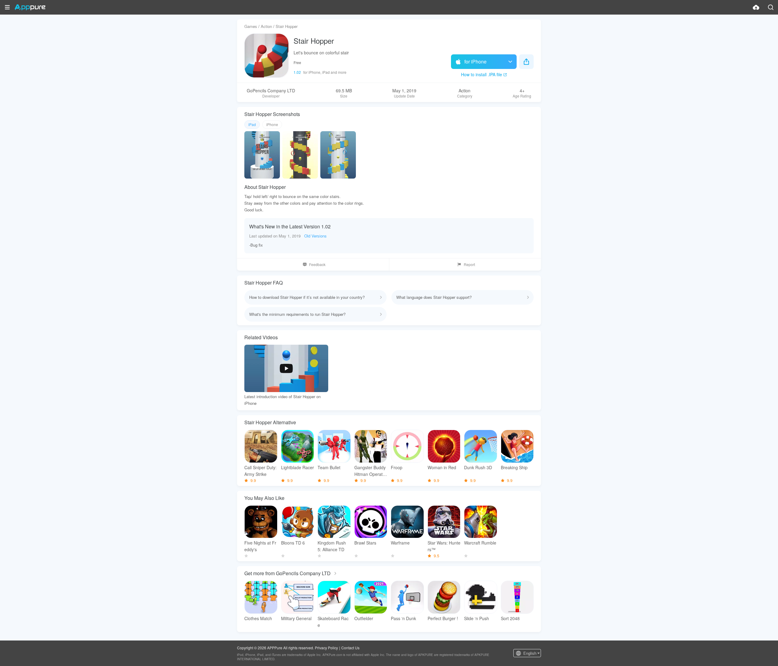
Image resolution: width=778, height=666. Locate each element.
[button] (7, 7)
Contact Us (350, 647)
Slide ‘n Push (476, 618)
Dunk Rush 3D (478, 467)
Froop (396, 467)
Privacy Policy (326, 647)
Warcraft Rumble (480, 543)
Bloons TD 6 (293, 543)
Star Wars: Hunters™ (444, 546)
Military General (296, 618)
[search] (770, 7)
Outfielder (363, 618)
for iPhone (475, 61)
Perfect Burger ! (443, 618)
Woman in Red (442, 467)
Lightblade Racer (297, 467)
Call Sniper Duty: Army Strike (260, 470)
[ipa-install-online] (756, 7)
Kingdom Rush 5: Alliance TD (332, 546)
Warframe (400, 543)
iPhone (272, 124)
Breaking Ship (514, 467)
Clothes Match (258, 618)
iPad (252, 124)
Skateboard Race (333, 621)
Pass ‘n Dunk (403, 618)
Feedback (317, 264)
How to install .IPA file (481, 74)
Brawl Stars (365, 543)
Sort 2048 (510, 618)
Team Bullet (329, 467)
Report (469, 264)
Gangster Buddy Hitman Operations (370, 470)
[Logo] (30, 7)
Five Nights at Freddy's (260, 546)
